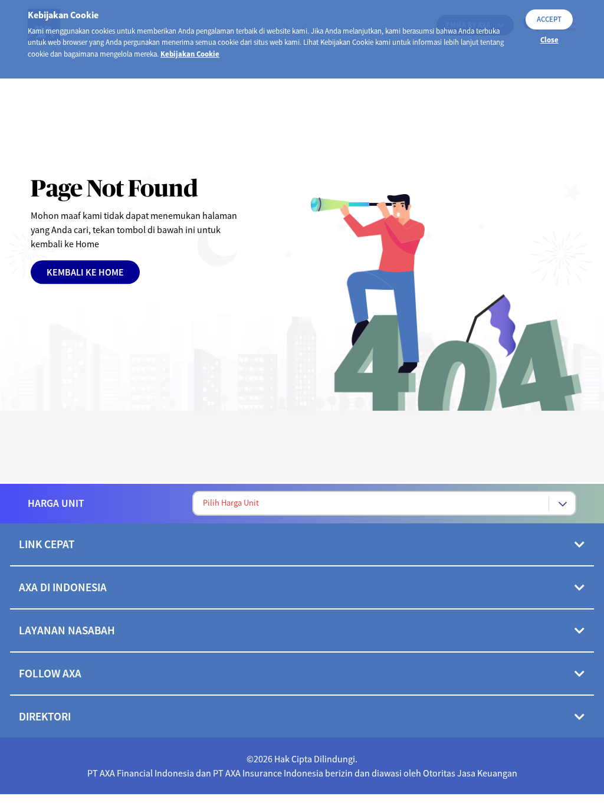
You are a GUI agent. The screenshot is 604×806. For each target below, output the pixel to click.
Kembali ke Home (85, 272)
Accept (549, 19)
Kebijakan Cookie (189, 53)
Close (549, 39)
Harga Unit (56, 503)
